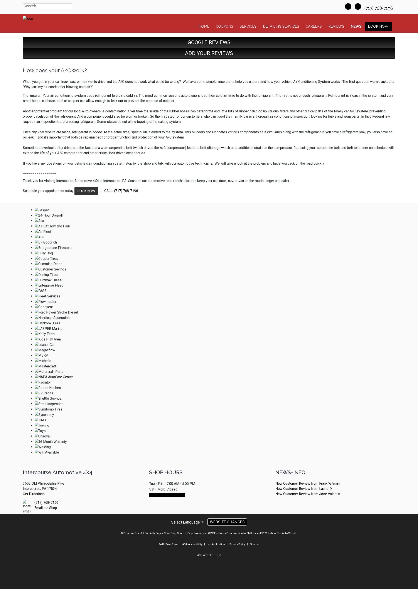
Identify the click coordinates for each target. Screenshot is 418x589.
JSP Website (266, 533)
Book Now (378, 26)
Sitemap (254, 544)
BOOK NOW (86, 191)
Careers (314, 26)
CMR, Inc (251, 533)
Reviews (336, 26)
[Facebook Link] (348, 6)
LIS (219, 555)
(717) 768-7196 (379, 8)
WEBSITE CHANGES (227, 522)
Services (248, 26)
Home (204, 26)
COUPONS (224, 26)
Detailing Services (281, 26)
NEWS (356, 26)
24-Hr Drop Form (168, 544)
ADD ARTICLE (205, 555)
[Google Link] (358, 6)
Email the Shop (45, 508)
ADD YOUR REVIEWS (209, 53)
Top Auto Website (287, 533)
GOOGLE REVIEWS (209, 42)
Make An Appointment (167, 495)
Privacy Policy (237, 544)
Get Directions (34, 494)
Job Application (216, 544)
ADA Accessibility (192, 544)
